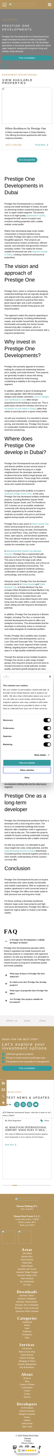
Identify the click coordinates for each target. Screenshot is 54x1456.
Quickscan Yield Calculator (27, 1311)
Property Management (27, 1364)
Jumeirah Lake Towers (27, 1269)
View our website (27, 763)
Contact (27, 1391)
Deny (27, 777)
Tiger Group (27, 1426)
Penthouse (27, 1331)
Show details (40, 755)
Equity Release (27, 1355)
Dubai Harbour (27, 1259)
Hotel (27, 1328)
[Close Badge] (37, 1448)
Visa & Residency (27, 1367)
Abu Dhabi (27, 1253)
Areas (46, 1120)
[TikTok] (39, 1447)
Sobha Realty (27, 1423)
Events (27, 1394)
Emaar (27, 1417)
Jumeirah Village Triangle (27, 1272)
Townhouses (27, 1334)
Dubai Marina (27, 1266)
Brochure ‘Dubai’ (27, 1295)
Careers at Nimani (27, 1384)
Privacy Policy (27, 1443)
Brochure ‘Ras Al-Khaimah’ (27, 1305)
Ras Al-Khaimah (27, 1281)
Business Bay (27, 1256)
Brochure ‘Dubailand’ (27, 1299)
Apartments (27, 1322)
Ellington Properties (27, 1414)
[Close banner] (50, 676)
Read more (9, 1144)
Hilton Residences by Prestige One (25, 128)
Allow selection (27, 770)
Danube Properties (27, 1411)
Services (27, 1397)
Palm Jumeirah (27, 1278)
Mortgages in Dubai (27, 1361)
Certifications (27, 1387)
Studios (27, 1325)
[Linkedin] (15, 1447)
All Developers (27, 1408)
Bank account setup (27, 1352)
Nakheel (27, 1420)
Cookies (27, 1441)
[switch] (47, 728)
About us (27, 1378)
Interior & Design (27, 1358)
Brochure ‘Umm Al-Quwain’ (27, 1308)
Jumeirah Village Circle (27, 1275)
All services (27, 1348)
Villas (27, 1338)
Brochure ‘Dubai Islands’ (27, 1302)
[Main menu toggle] (48, 4)
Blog (27, 1381)
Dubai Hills (27, 1263)
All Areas (27, 1285)
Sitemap (27, 1438)
